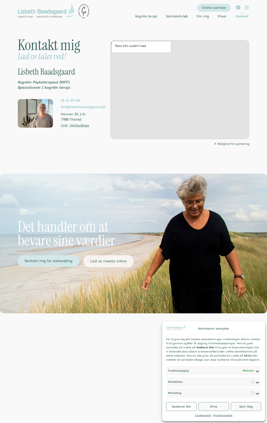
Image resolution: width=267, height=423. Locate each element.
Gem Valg (246, 406)
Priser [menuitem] (222, 16)
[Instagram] (246, 7)
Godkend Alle (181, 406)
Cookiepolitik (203, 415)
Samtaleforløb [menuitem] (177, 16)
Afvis (213, 406)
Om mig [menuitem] (202, 16)
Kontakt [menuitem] (242, 16)
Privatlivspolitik (222, 415)
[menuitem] (142, 16)
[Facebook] (238, 7)
